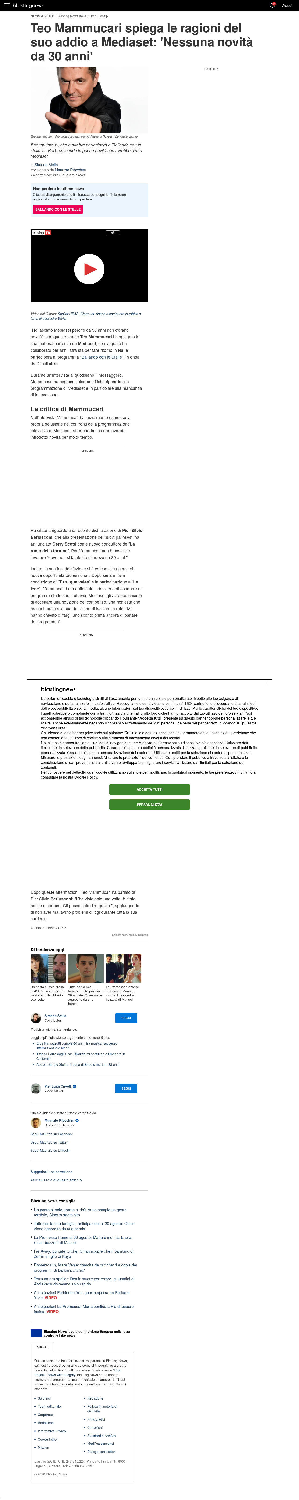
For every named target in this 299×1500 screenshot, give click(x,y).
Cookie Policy (85, 777)
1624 (189, 703)
